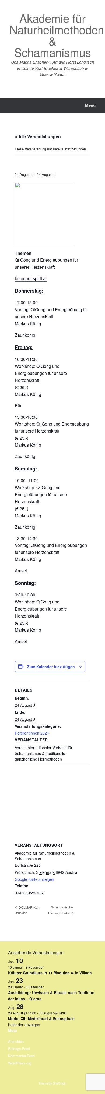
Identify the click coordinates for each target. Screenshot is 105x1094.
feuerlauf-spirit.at (31, 278)
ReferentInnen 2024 (32, 733)
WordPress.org (19, 1063)
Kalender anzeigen (24, 1024)
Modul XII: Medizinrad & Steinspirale (41, 1018)
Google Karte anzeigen (34, 879)
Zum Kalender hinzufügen (51, 666)
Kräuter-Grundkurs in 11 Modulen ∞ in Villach (50, 972)
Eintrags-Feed (19, 1048)
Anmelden (16, 1041)
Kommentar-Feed (21, 1055)
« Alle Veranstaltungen (38, 136)
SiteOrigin (59, 1083)
